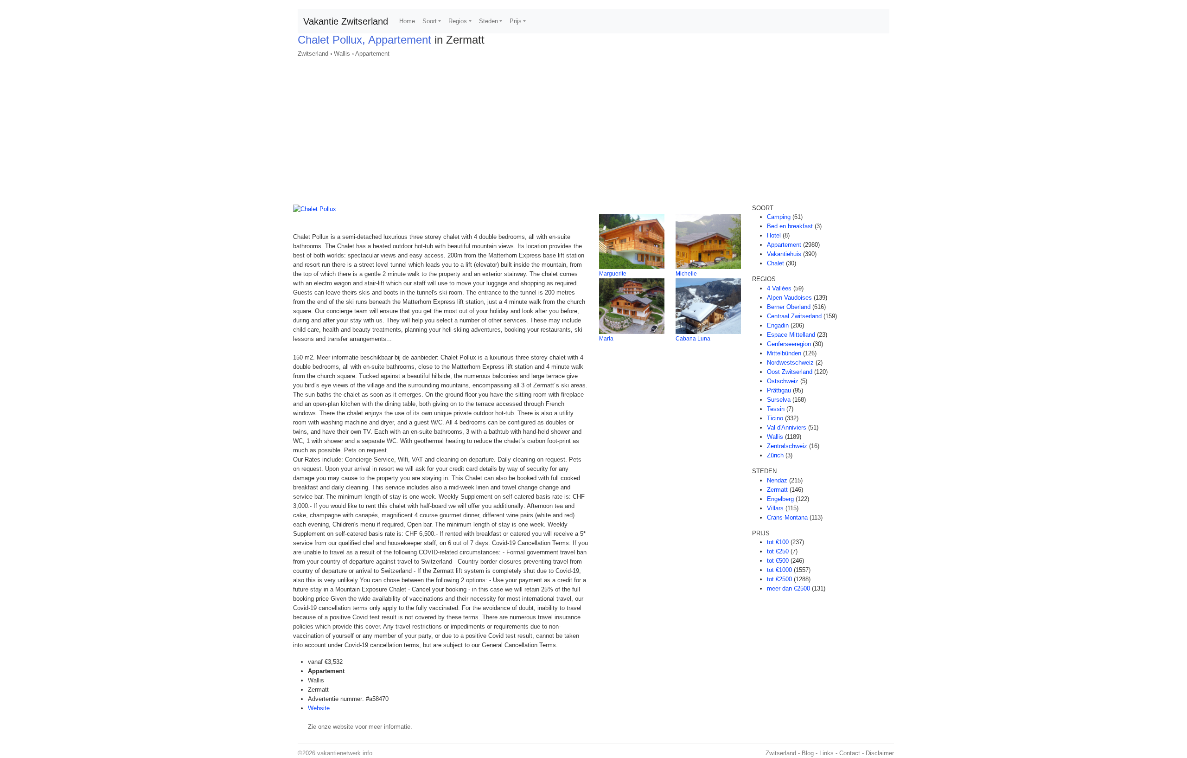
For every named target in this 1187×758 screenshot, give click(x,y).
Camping (779, 216)
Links (826, 753)
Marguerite (612, 273)
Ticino (775, 418)
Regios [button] (457, 21)
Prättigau (779, 390)
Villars (775, 508)
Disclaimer (880, 753)
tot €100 (778, 542)
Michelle (686, 273)
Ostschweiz (782, 381)
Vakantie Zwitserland (345, 21)
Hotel (774, 235)
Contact (849, 753)
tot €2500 (779, 579)
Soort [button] (429, 21)
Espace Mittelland (791, 334)
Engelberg (780, 498)
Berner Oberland (788, 306)
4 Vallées (779, 288)
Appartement (372, 53)
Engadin (778, 325)
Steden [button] (488, 21)
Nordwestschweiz (790, 362)
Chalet (775, 263)
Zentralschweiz (787, 446)
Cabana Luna (693, 338)
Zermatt (777, 489)
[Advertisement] (593, 128)
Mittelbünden (784, 353)
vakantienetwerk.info (344, 753)
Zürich (775, 455)
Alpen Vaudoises (789, 297)
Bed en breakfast (790, 226)
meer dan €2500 (788, 588)
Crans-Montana (787, 517)
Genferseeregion (789, 343)
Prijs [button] (516, 21)
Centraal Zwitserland (794, 316)
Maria (606, 338)
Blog (808, 753)
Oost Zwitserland (789, 371)
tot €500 (778, 560)
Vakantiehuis (784, 254)
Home (407, 21)
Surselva (779, 399)
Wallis (342, 53)
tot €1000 (779, 569)
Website (319, 708)
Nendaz (777, 480)
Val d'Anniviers (786, 427)
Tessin (776, 408)
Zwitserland (313, 53)
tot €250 (778, 551)
